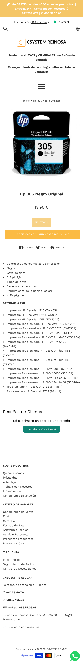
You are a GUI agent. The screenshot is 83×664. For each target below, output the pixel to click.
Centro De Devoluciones (19, 568)
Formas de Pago (14, 525)
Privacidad (10, 477)
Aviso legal (10, 482)
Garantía (9, 521)
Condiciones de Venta (18, 511)
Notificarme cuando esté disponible (43, 234)
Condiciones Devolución (19, 495)
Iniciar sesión (12, 559)
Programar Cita (13, 543)
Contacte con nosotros (23, 627)
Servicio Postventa (16, 534)
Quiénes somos (13, 473)
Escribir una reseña (41, 429)
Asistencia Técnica (15, 529)
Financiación (12, 491)
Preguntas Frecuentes (18, 538)
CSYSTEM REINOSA (57, 649)
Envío (6, 516)
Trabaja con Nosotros (17, 486)
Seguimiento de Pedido (19, 564)
